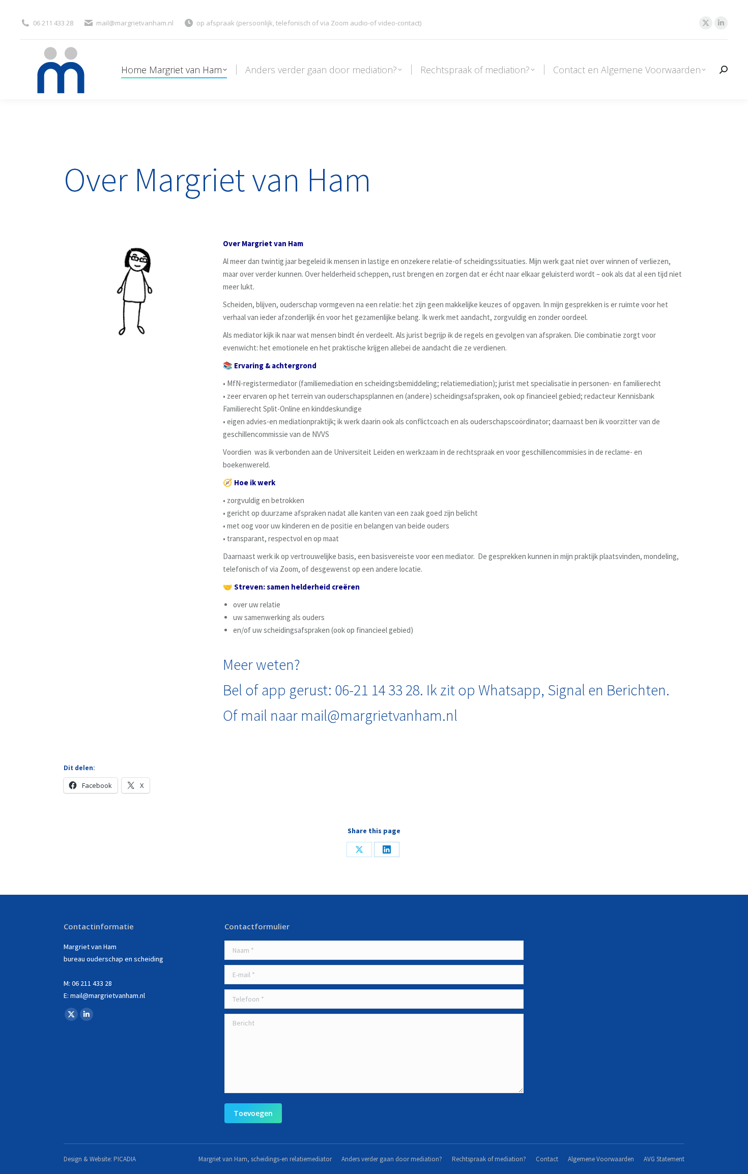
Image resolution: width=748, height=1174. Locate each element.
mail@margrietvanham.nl (379, 715)
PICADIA (124, 1159)
